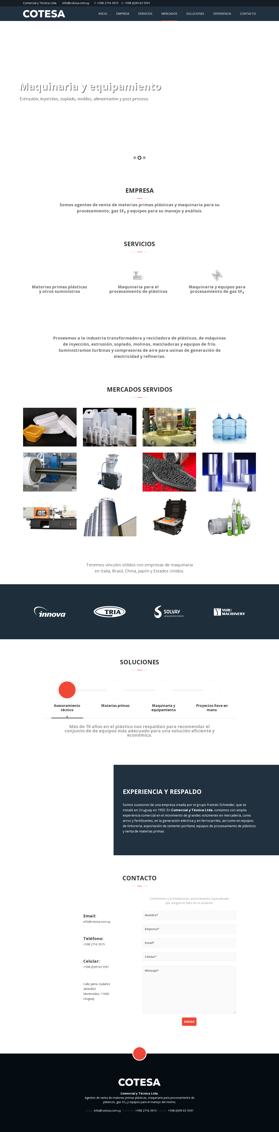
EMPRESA (122, 13)
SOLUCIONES (195, 13)
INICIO (102, 13)
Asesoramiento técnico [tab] (67, 707)
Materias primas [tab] (115, 705)
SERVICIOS (145, 13)
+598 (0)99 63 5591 (137, 3)
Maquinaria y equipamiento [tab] (163, 707)
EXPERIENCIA (222, 13)
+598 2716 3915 (107, 3)
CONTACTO (248, 13)
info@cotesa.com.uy (75, 3)
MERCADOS (169, 13)
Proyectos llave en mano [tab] (212, 707)
